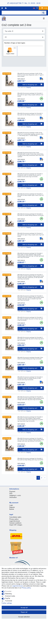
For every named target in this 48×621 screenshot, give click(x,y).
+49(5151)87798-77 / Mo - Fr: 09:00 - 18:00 (24, 3)
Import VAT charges (15, 525)
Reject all (24, 612)
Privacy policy (14, 519)
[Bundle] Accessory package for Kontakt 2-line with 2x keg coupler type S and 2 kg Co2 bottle (31, 195)
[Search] (43, 13)
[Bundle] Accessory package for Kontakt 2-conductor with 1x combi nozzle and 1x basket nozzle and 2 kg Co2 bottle (30, 175)
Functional (8, 601)
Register (12, 507)
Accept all (24, 607)
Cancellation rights (15, 517)
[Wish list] (37, 8)
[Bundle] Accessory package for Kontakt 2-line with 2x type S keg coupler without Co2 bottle (30, 95)
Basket (11, 509)
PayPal (7, 598)
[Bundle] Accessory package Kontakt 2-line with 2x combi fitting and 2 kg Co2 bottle (30, 358)
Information (13, 497)
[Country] (34, 8)
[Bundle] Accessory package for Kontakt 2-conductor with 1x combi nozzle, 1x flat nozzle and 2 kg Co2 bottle (30, 378)
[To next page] (44, 478)
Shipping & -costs (15, 495)
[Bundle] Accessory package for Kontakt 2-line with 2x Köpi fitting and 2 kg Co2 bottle (30, 459)
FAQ (10, 493)
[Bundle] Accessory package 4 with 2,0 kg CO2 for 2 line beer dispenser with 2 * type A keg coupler (30, 75)
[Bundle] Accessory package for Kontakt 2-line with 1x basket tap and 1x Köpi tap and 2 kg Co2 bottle (30, 319)
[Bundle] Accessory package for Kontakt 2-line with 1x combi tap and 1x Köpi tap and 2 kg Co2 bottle (31, 339)
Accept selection (24, 617)
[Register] (6, 8)
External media (10, 596)
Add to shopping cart (29, 84)
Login (11, 505)
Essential (8, 591)
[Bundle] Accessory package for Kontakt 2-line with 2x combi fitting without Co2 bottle (31, 214)
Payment (12, 491)
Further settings (7, 603)
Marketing (8, 594)
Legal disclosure (14, 521)
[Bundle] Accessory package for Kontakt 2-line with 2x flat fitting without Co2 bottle (30, 114)
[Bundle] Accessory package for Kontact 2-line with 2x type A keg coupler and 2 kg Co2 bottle (31, 235)
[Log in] (2, 8)
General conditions (15, 523)
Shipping (28, 87)
